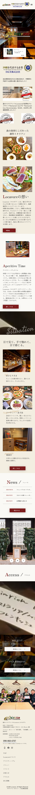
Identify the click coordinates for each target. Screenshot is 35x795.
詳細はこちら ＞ (19, 649)
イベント (6, 769)
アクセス (6, 777)
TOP (5, 753)
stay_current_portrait (5, 748)
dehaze (31, 5)
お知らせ (6, 773)
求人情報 (6, 781)
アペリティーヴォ (9, 761)
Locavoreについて (9, 757)
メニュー (6, 765)
